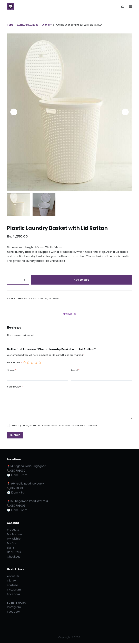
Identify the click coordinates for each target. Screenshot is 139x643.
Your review (15, 386)
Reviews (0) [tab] (69, 314)
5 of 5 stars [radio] (39, 362)
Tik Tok (11, 581)
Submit (15, 435)
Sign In (11, 548)
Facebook (13, 594)
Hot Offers (14, 552)
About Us (13, 576)
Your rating (14, 362)
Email (75, 370)
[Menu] (130, 6)
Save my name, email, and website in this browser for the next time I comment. (55, 425)
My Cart (12, 543)
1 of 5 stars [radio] (24, 362)
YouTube (12, 585)
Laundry (54, 298)
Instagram (14, 590)
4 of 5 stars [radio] (36, 362)
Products (13, 530)
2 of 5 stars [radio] (28, 362)
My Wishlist (14, 539)
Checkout (13, 557)
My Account (15, 534)
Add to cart (81, 279)
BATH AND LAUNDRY (35, 298)
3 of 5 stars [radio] (32, 362)
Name (11, 370)
